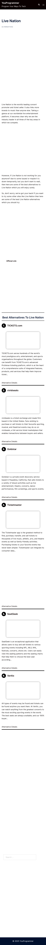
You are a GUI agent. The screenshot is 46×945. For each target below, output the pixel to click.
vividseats (12, 390)
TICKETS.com (14, 325)
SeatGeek (12, 614)
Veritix (10, 675)
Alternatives (7, 27)
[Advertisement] (23, 79)
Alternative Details (10, 383)
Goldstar (12, 449)
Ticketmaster (14, 505)
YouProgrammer (10, 3)
